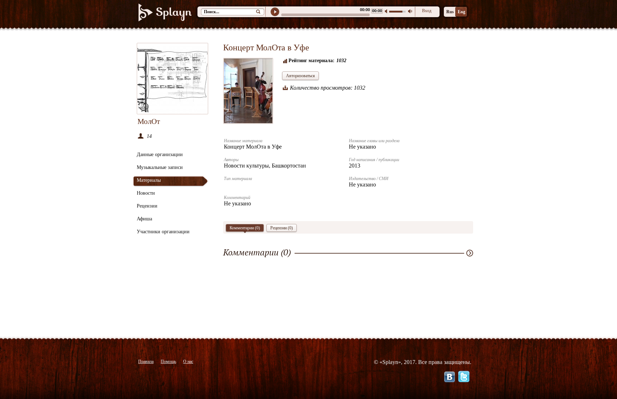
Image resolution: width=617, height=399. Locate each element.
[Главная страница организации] (172, 78)
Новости (146, 193)
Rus (450, 11)
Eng (461, 11)
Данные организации (160, 154)
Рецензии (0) (281, 227)
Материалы (149, 180)
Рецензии (147, 206)
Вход (426, 10)
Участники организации (163, 231)
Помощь (168, 361)
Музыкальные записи (160, 167)
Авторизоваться (300, 75)
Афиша (144, 218)
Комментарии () (245, 227)
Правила (146, 361)
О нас (188, 361)
